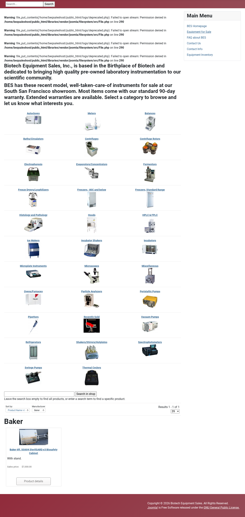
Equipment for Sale (199, 32)
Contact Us (194, 43)
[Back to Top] (238, 510)
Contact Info (194, 49)
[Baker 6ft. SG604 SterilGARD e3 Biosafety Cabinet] (33, 436)
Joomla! (152, 507)
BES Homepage (197, 26)
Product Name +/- (16, 410)
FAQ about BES (196, 37)
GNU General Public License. (221, 507)
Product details (33, 481)
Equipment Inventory (200, 54)
